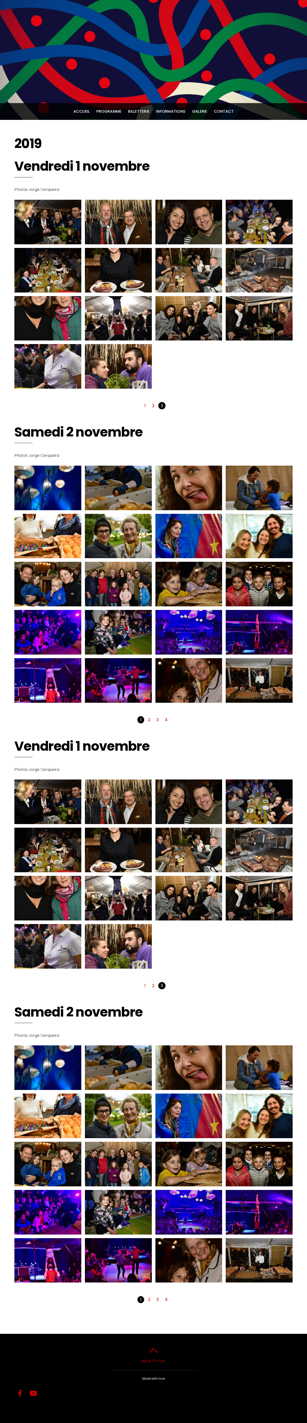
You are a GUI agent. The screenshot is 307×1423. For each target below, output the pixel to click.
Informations (170, 111)
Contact (224, 111)
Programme (108, 111)
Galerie (199, 111)
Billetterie (138, 111)
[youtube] (33, 1393)
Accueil (81, 111)
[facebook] (20, 1393)
